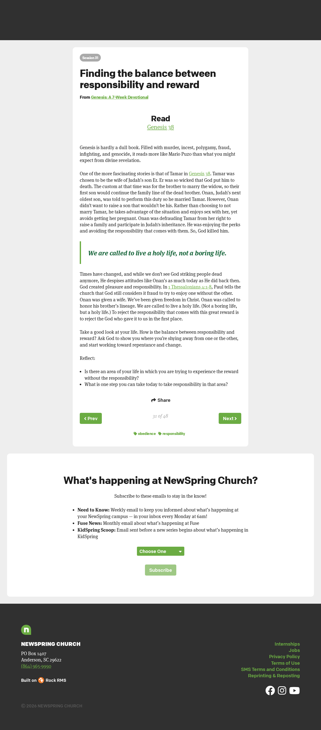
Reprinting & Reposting (274, 675)
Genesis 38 (160, 127)
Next (228, 418)
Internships (287, 644)
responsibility (173, 433)
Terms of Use (285, 663)
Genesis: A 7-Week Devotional (119, 97)
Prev (92, 418)
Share (163, 400)
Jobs (294, 650)
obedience (146, 433)
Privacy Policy (284, 656)
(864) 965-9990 (36, 666)
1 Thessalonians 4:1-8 (189, 287)
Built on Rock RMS (43, 680)
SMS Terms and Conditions (270, 669)
